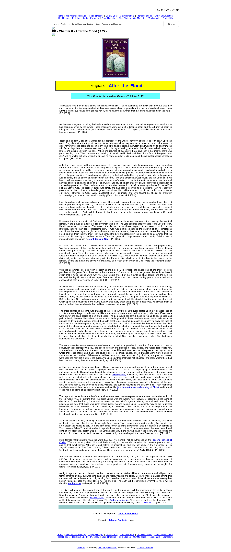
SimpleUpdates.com (107, 547)
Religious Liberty (80, 18)
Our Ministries (139, 18)
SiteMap (81, 547)
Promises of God (144, 16)
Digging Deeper (95, 16)
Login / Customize (145, 547)
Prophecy (94, 18)
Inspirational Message (76, 16)
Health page (64, 18)
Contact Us (168, 18)
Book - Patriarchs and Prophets (109, 24)
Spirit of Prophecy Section (82, 24)
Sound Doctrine (109, 18)
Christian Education (164, 16)
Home (60, 16)
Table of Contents (118, 520)
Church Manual (127, 16)
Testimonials (154, 18)
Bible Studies (125, 18)
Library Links (112, 16)
